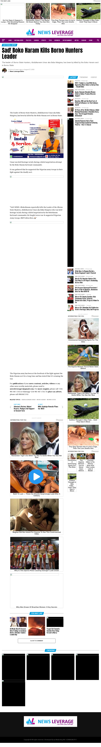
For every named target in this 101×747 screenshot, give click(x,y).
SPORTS (43, 40)
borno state (51, 399)
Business (57, 40)
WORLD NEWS (45, 45)
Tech (50, 40)
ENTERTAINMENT (67, 40)
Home (10, 40)
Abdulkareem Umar (29, 399)
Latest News (55, 45)
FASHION (36, 40)
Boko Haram (41, 399)
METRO (77, 40)
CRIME (90, 40)
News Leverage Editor (17, 71)
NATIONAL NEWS (18, 40)
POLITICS (28, 40)
